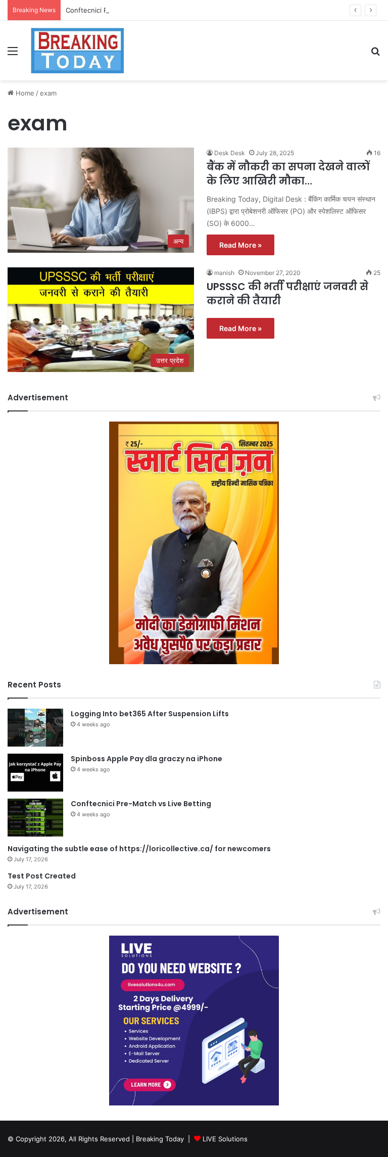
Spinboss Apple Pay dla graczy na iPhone (146, 759)
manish (224, 272)
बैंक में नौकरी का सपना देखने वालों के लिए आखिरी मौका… (288, 174)
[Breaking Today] (77, 50)
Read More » (240, 245)
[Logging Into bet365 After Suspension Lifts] (35, 728)
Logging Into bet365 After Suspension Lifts (150, 714)
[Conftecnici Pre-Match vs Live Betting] (35, 818)
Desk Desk (229, 153)
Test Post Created (42, 876)
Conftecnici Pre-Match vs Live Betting (125, 10)
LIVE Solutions (225, 1139)
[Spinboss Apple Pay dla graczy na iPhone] (35, 773)
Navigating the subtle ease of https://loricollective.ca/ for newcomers (139, 849)
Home (24, 93)
